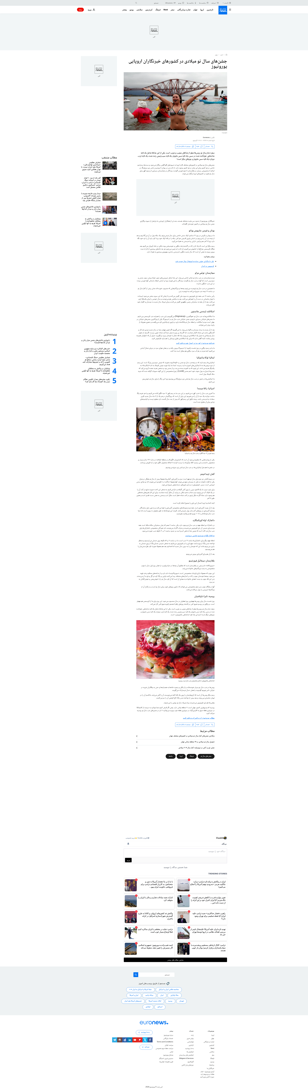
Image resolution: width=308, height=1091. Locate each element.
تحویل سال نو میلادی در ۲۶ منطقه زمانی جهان (198, 742)
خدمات (191, 1031)
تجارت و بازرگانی (183, 9)
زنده (80, 10)
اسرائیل (159, 1006)
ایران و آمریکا (134, 995)
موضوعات (211, 1031)
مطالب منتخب (109, 157)
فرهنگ (158, 9)
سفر (172, 9)
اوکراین (148, 1006)
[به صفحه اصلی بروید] (222, 10)
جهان (195, 9)
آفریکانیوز (191, 1061)
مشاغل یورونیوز (168, 1055)
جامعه (171, 756)
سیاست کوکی (169, 1045)
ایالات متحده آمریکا (155, 1001)
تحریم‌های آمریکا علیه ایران (133, 1001)
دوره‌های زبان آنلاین (188, 1065)
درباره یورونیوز (168, 1035)
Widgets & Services (186, 1058)
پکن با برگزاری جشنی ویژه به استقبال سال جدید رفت (194, 261)
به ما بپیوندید (189, 1048)
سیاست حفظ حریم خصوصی (164, 1048)
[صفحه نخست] (226, 55)
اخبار (221, 55)
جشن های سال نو (206, 756)
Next (166, 9)
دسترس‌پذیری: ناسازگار (166, 1058)
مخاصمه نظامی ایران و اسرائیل (169, 989)
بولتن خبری (190, 1038)
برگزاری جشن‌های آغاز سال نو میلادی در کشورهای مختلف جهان (192, 736)
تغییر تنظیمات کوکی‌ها (166, 1061)
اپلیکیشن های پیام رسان (186, 1055)
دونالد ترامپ (149, 995)
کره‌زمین (148, 9)
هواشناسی (190, 1041)
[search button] (136, 3)
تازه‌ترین (210, 9)
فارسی (226, 3)
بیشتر (171, 1031)
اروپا (202, 9)
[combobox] (148, 3)
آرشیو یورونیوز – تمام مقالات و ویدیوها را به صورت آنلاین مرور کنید (207, 1074)
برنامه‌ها (211, 1065)
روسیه (170, 1001)
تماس (171, 1051)
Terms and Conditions (165, 1041)
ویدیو (132, 9)
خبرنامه (147, 1047)
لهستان (181, 1001)
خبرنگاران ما (210, 1068)
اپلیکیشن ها (190, 1051)
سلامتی (139, 9)
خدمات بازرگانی (168, 1038)
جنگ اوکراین (174, 995)
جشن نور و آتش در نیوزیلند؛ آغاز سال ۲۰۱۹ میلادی (197, 748)
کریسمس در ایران (207, 266)
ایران (162, 995)
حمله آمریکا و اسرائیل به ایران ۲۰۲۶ (140, 989)
